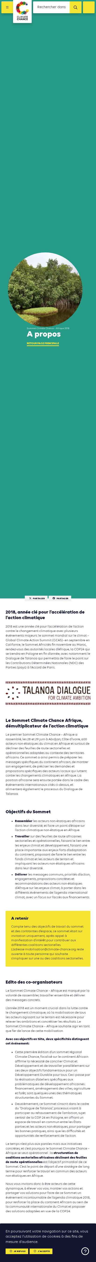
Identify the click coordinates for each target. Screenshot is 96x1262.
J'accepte (44, 1251)
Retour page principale (43, 343)
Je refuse (20, 1251)
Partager (39, 598)
